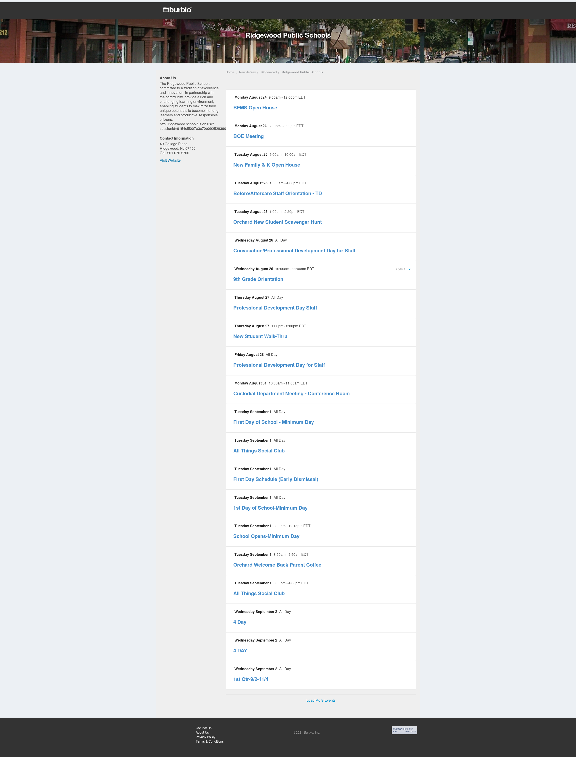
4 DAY (240, 650)
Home (230, 72)
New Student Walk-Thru (260, 336)
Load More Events (320, 700)
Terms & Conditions (210, 741)
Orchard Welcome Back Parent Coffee (277, 564)
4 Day (239, 621)
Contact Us (204, 727)
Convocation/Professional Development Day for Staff (294, 250)
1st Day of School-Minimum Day (270, 507)
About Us (202, 732)
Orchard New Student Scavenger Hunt (277, 221)
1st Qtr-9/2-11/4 (250, 678)
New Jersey (247, 72)
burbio (18, 728)
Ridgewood (269, 72)
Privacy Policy (205, 736)
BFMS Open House (255, 107)
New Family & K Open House (266, 164)
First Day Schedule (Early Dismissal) (275, 479)
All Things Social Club (259, 450)
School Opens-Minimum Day (266, 536)
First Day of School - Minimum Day (273, 421)
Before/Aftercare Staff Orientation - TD (277, 193)
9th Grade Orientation (258, 278)
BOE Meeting (248, 136)
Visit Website (170, 160)
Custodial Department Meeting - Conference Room (291, 393)
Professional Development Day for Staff (279, 364)
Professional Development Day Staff (275, 307)
